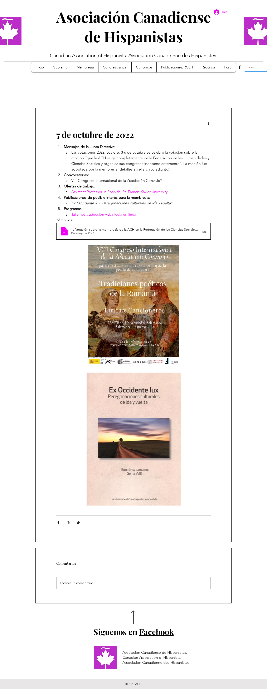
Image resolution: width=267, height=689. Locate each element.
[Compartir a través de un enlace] (79, 522)
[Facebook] (239, 67)
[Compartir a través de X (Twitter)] (69, 522)
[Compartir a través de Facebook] (58, 522)
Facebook (156, 631)
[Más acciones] (208, 123)
